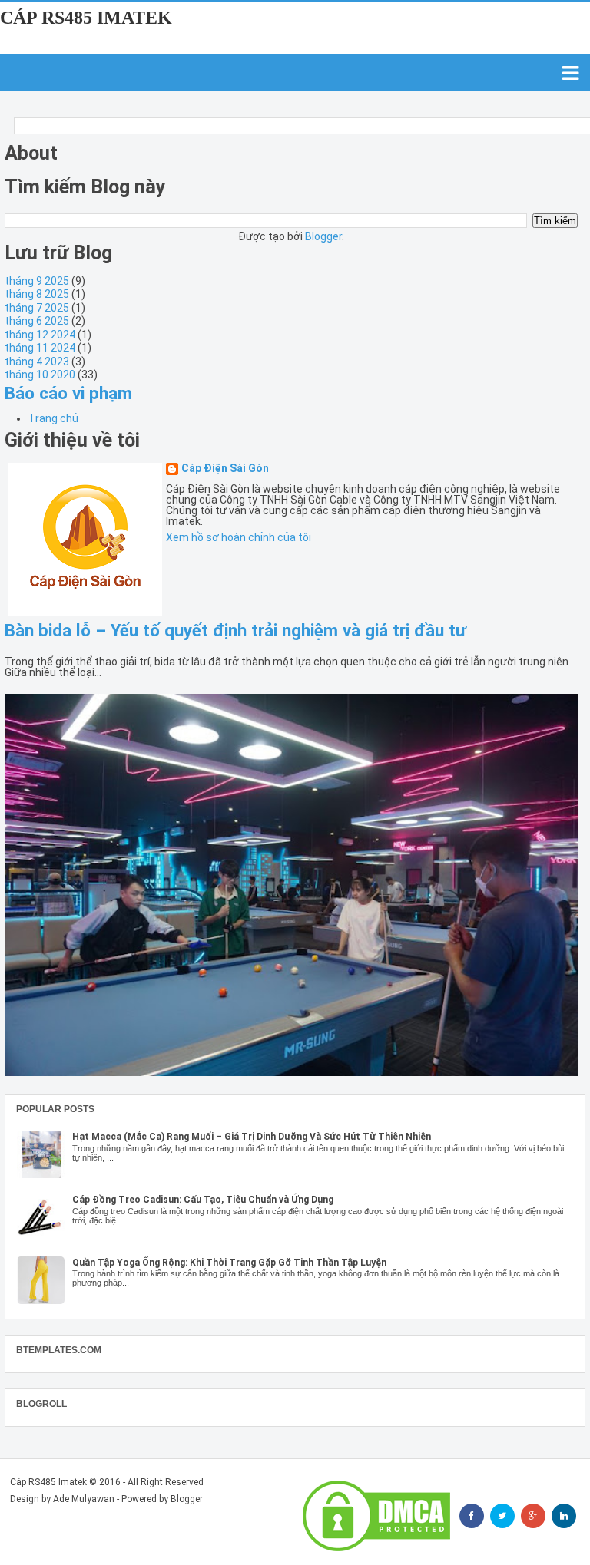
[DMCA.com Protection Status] (376, 1516)
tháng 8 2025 (37, 294)
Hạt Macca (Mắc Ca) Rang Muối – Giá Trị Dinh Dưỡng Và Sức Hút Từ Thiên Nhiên (251, 1136)
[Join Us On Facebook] (471, 1516)
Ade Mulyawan (83, 1499)
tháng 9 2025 (37, 281)
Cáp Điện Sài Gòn (225, 468)
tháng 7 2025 (37, 308)
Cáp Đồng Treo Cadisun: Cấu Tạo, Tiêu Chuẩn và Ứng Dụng (202, 1199)
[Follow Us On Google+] (533, 1516)
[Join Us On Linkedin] (564, 1516)
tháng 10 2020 (40, 374)
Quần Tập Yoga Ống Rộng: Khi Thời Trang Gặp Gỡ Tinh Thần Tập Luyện (229, 1262)
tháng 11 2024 (40, 348)
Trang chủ (53, 418)
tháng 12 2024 (40, 335)
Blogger (323, 236)
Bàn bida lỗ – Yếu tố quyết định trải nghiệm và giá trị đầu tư (235, 630)
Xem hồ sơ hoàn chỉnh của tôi (238, 537)
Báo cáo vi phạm (68, 393)
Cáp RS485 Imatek (86, 18)
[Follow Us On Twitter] (502, 1516)
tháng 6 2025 (37, 321)
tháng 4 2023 (37, 361)
